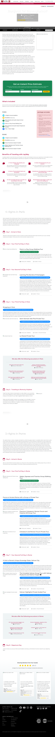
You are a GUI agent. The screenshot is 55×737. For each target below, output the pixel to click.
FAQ (3, 723)
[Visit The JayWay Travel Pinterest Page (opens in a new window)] (31, 707)
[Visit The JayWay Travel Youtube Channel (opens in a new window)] (24, 707)
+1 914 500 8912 (14, 710)
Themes (31, 1)
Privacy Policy (13, 723)
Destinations (15, 1)
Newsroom (4, 721)
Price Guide (15, 30)
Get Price (46, 91)
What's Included (27, 30)
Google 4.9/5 (44, 6)
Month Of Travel (8, 89)
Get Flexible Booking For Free (27, 3)
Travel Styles (37, 1)
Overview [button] (5, 30)
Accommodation (35, 89)
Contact (3, 719)
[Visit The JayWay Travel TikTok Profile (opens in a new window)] (20, 711)
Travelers (22, 89)
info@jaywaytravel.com (8, 711)
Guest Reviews (49, 30)
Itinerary (38, 30)
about (42, 1)
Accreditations (14, 719)
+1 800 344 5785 (14, 708)
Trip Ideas (21, 1)
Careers (3, 724)
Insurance (13, 721)
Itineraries (27, 1)
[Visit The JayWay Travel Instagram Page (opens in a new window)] (28, 707)
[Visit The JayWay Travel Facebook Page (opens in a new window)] (20, 707)
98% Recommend (50, 6)
